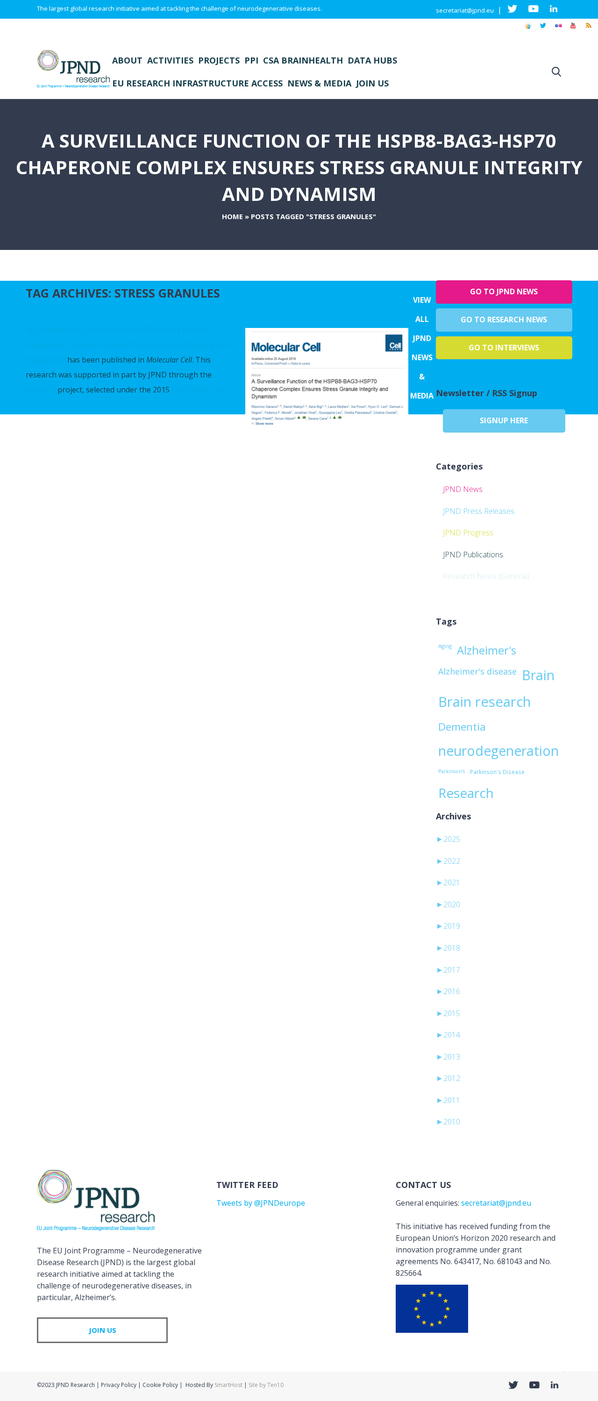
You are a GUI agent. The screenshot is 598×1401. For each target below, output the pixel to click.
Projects (219, 60)
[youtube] (573, 30)
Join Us (372, 83)
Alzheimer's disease (477, 671)
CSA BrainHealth (303, 60)
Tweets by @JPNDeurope (260, 1203)
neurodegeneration (498, 751)
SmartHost (228, 1385)
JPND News (463, 489)
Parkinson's (451, 771)
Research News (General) (486, 576)
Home (232, 216)
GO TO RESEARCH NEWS (504, 319)
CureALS (41, 389)
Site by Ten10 (266, 1385)
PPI (251, 60)
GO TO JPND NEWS (504, 291)
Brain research (484, 701)
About (127, 60)
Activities (170, 60)
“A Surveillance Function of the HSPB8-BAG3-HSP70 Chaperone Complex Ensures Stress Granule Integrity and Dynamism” (127, 345)
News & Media (319, 83)
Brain (538, 675)
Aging (445, 645)
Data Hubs (372, 60)
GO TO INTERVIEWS (504, 347)
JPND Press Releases (478, 511)
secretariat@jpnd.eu (465, 10)
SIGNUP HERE (504, 420)
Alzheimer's (486, 650)
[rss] (588, 30)
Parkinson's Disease (497, 771)
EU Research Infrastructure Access (197, 83)
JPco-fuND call (196, 389)
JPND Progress (468, 532)
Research (466, 793)
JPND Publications (473, 554)
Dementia (462, 726)
